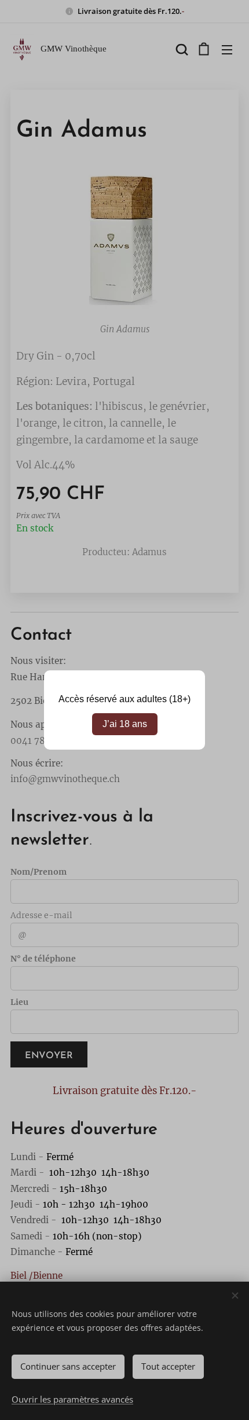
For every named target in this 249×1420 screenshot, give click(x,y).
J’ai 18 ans (124, 724)
